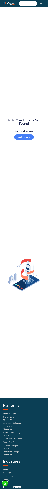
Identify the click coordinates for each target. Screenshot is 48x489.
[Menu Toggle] (41, 3)
